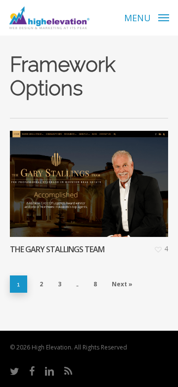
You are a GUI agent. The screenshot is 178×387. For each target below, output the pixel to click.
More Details (91, 176)
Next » (122, 284)
